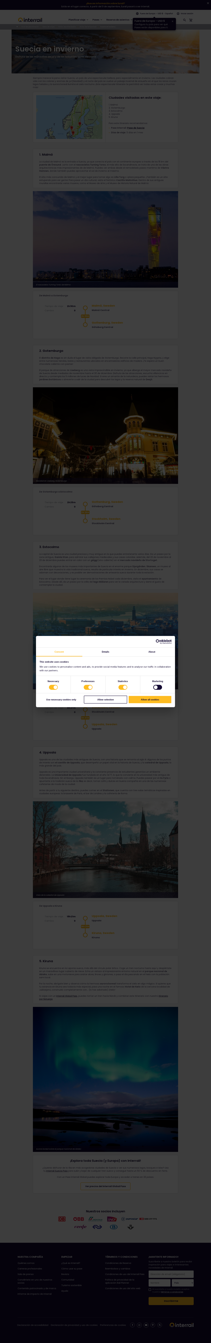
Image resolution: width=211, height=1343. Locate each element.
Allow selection (105, 699)
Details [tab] (105, 651)
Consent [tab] (59, 651)
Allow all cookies (150, 699)
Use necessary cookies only (61, 699)
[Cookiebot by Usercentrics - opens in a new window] (158, 641)
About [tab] (151, 651)
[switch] (88, 687)
